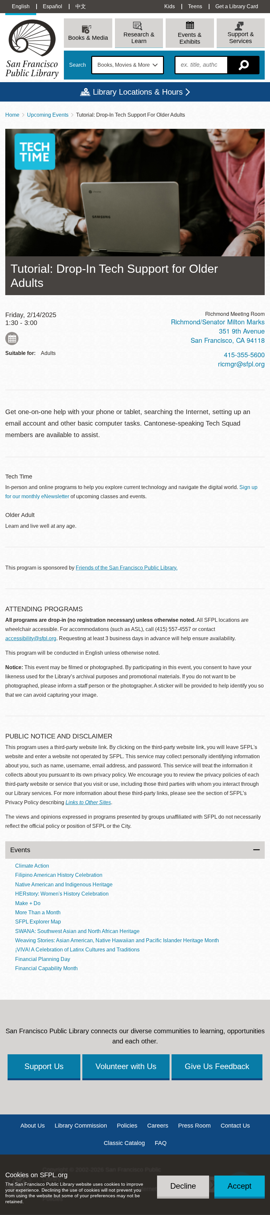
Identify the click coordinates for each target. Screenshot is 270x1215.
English (21, 6)
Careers (157, 1125)
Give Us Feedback (217, 1066)
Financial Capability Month (46, 968)
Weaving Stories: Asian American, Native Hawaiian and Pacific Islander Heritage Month (117, 940)
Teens (195, 6)
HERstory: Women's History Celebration (62, 894)
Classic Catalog (124, 1143)
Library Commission (81, 1125)
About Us (32, 1125)
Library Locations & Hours (138, 91)
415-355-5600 (244, 354)
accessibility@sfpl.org (30, 638)
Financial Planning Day (42, 959)
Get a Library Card (236, 6)
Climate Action (32, 866)
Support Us (44, 1066)
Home (12, 115)
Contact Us (235, 1125)
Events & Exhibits (190, 38)
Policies (127, 1125)
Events (20, 849)
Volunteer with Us (125, 1066)
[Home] (32, 49)
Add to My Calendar (11, 338)
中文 (80, 6)
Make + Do (27, 903)
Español (52, 6)
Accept (240, 1185)
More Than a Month (38, 912)
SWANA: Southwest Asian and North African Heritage (77, 931)
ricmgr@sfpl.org (241, 363)
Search (77, 65)
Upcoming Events (47, 115)
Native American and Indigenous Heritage (64, 884)
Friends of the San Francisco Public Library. (126, 568)
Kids (169, 6)
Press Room (194, 1125)
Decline (183, 1185)
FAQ (161, 1143)
